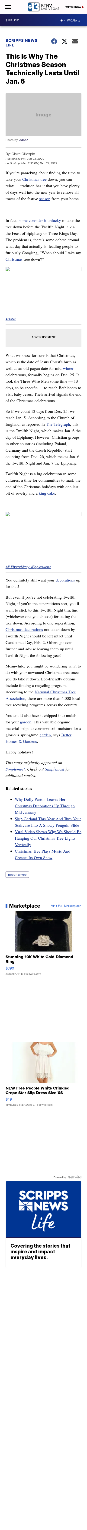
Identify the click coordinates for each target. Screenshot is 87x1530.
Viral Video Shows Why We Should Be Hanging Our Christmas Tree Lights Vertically (48, 838)
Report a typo (17, 874)
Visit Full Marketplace (66, 905)
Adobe (24, 140)
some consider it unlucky (40, 220)
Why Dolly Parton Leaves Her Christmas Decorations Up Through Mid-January (45, 805)
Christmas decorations (24, 629)
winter (68, 368)
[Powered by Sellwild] (74, 1177)
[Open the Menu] (7, 7)
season (44, 198)
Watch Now (73, 7)
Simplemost (15, 769)
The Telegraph (58, 424)
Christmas (14, 259)
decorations (65, 580)
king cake (47, 493)
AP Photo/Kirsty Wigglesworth (28, 567)
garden (25, 722)
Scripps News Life (22, 42)
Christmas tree (34, 179)
